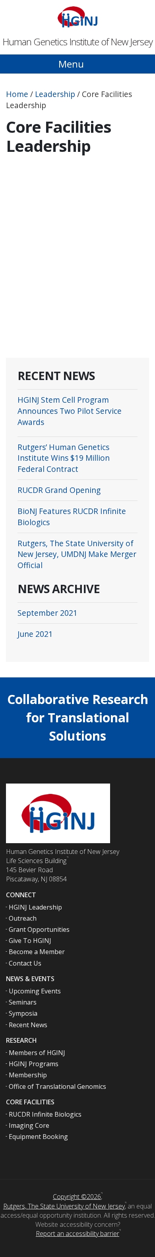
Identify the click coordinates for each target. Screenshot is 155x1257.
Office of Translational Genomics (57, 1086)
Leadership (55, 94)
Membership (28, 1075)
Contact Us (25, 963)
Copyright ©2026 (77, 1196)
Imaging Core (29, 1125)
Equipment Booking (38, 1136)
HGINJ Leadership (35, 907)
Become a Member (37, 951)
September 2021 (47, 612)
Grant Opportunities (39, 929)
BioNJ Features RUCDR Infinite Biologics (71, 517)
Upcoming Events (35, 991)
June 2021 (35, 633)
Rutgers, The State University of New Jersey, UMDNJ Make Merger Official (76, 554)
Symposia (23, 1013)
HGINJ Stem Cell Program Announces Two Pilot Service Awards (69, 410)
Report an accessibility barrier (77, 1233)
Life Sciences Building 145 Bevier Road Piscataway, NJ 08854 (36, 869)
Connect (21, 894)
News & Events (30, 978)
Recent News (28, 1024)
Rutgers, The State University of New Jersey (64, 1206)
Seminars (23, 1002)
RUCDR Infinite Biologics (45, 1114)
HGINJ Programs (33, 1063)
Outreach (23, 918)
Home (17, 94)
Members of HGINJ (37, 1052)
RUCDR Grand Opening (59, 490)
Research (21, 1040)
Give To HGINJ (30, 940)
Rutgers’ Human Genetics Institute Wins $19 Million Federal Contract (63, 458)
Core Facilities (30, 1102)
